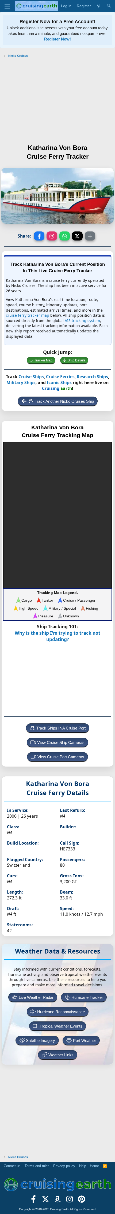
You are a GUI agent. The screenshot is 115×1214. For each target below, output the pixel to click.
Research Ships (92, 377)
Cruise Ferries (60, 377)
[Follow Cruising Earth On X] (46, 1200)
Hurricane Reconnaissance (61, 1011)
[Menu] (7, 6)
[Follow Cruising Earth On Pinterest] (81, 1200)
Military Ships (21, 382)
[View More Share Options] (90, 236)
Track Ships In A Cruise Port (61, 728)
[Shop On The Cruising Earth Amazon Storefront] (58, 1200)
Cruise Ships (31, 377)
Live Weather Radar (36, 997)
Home (94, 1166)
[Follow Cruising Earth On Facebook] (34, 1200)
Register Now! (57, 39)
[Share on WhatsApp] (64, 236)
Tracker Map (43, 360)
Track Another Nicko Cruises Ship (64, 401)
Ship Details (76, 360)
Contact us (12, 1166)
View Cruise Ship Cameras (61, 742)
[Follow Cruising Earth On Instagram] (69, 1200)
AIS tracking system (82, 320)
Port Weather (84, 1040)
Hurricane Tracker (87, 997)
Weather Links (61, 1055)
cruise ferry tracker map (27, 315)
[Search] (109, 6)
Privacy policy (64, 1166)
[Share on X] (77, 236)
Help (82, 1166)
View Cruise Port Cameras (60, 757)
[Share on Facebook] (39, 236)
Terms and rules (37, 1166)
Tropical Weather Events (61, 1026)
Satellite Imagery (40, 1040)
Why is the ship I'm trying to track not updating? (57, 636)
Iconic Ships (59, 382)
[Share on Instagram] (52, 236)
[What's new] (99, 6)
